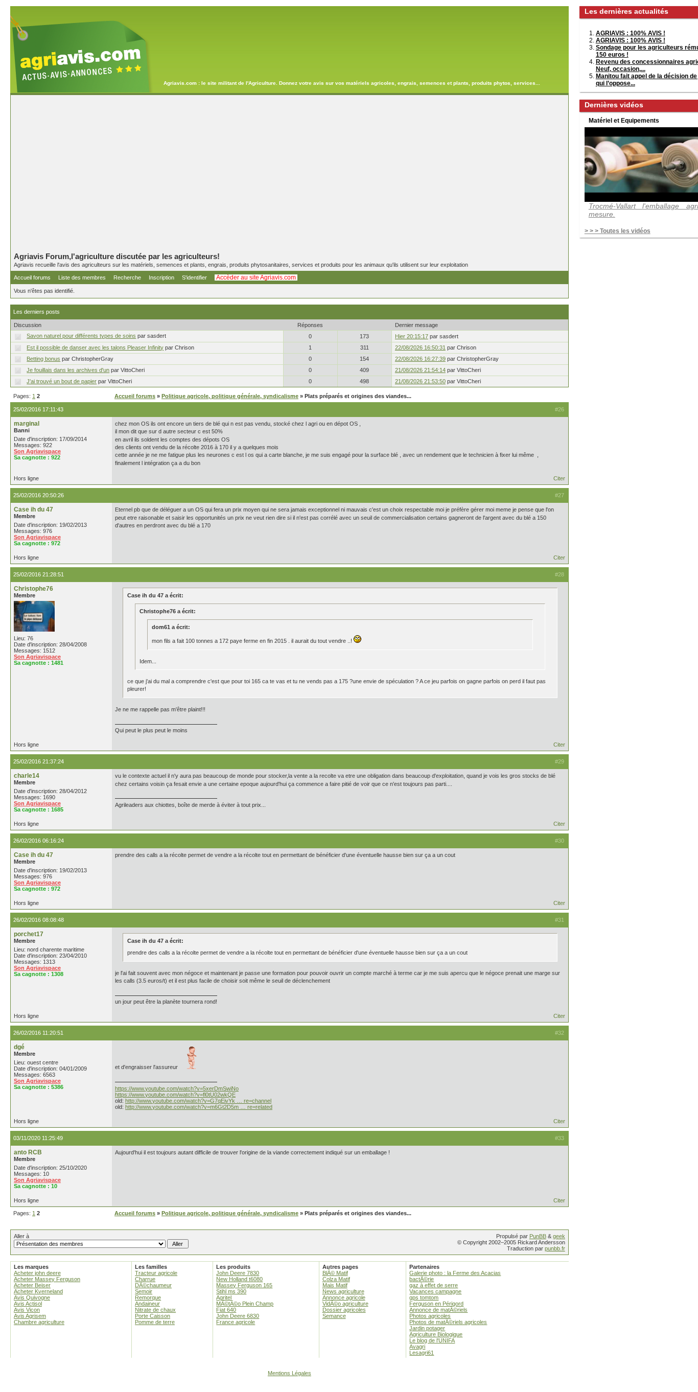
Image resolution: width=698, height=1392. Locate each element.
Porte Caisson (152, 1316)
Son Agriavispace (37, 451)
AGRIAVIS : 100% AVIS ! (630, 33)
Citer (559, 478)
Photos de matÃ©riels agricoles (448, 1322)
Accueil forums (32, 277)
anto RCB (28, 1152)
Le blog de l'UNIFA (432, 1340)
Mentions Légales (289, 1373)
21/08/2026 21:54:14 (420, 370)
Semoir (143, 1291)
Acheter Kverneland (38, 1291)
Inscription (161, 277)
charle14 (26, 775)
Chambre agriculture (39, 1322)
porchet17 (28, 934)
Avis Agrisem (30, 1316)
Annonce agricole (343, 1297)
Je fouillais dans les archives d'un (68, 370)
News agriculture (343, 1291)
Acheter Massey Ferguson (47, 1279)
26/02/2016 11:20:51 (38, 1033)
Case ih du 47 (33, 509)
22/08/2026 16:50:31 (420, 347)
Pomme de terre (155, 1322)
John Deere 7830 (237, 1273)
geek (559, 1236)
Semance (334, 1316)
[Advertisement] (289, 173)
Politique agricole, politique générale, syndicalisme (229, 396)
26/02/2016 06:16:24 (38, 841)
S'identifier (194, 277)
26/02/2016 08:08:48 (38, 920)
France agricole (235, 1322)
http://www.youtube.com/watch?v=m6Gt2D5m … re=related (198, 1107)
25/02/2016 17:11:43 (38, 409)
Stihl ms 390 (231, 1291)
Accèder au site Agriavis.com (256, 277)
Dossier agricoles (344, 1310)
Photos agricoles (430, 1316)
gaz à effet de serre (433, 1285)
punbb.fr (555, 1248)
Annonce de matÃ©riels (438, 1310)
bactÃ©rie (421, 1279)
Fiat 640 (226, 1310)
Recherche (127, 277)
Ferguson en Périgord (436, 1304)
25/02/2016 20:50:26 (38, 495)
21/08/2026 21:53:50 (420, 381)
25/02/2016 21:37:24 (38, 761)
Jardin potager (427, 1328)
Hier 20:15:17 (411, 336)
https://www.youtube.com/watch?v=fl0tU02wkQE (175, 1095)
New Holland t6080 (239, 1279)
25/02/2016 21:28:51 (38, 574)
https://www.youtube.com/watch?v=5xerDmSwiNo (177, 1088)
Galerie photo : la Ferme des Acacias (455, 1273)
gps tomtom (423, 1297)
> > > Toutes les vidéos (617, 231)
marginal (26, 423)
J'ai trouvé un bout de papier (62, 381)
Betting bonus (43, 359)
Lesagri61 (421, 1353)
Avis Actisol (28, 1304)
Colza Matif (336, 1279)
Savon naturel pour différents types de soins (81, 336)
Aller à (21, 1236)
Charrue (145, 1279)
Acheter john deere (37, 1273)
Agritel (223, 1297)
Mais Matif (334, 1285)
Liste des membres (82, 277)
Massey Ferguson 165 (244, 1285)
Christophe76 (33, 588)
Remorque (148, 1297)
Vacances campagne (435, 1291)
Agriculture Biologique (435, 1334)
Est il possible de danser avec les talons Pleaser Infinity (95, 347)
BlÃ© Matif (335, 1273)
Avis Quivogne (32, 1297)
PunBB (537, 1236)
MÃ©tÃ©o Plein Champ (244, 1304)
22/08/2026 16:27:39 (420, 359)
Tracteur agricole (156, 1273)
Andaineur (147, 1304)
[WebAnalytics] (349, 1387)
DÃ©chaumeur (153, 1285)
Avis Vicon (27, 1310)
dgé (19, 1047)
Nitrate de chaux (155, 1310)
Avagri (417, 1346)
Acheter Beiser (32, 1285)
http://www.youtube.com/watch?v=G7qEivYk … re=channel (198, 1101)
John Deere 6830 (237, 1316)
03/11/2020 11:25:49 (38, 1138)
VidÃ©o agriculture (345, 1304)
